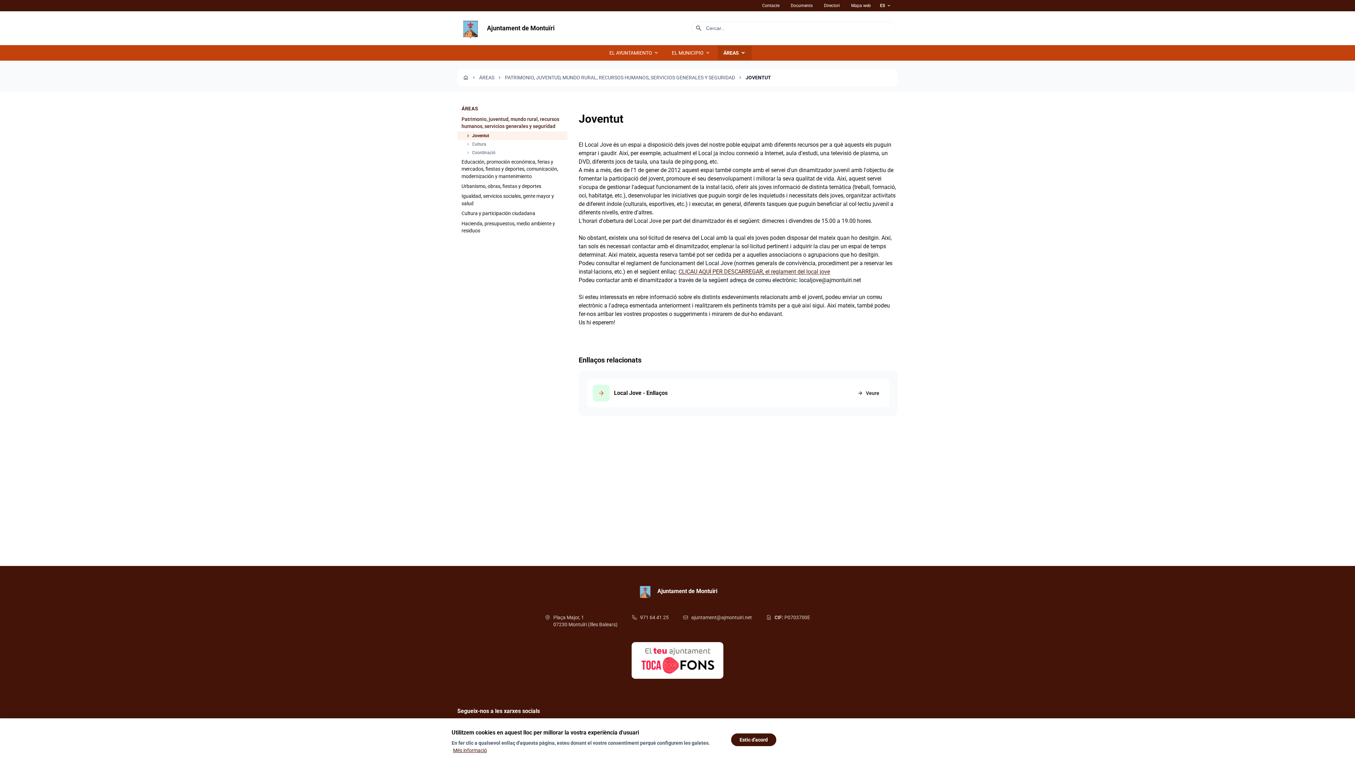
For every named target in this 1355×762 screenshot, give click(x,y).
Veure (868, 393)
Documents (802, 5)
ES (885, 5)
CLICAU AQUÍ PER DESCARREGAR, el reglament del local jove (754, 271)
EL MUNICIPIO (691, 52)
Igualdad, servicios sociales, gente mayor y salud (508, 199)
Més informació (470, 750)
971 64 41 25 (654, 617)
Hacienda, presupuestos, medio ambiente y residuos (508, 227)
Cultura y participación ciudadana (498, 213)
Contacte (770, 5)
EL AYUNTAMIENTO (634, 52)
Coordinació (480, 153)
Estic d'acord (754, 740)
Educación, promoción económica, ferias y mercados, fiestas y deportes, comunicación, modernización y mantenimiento (510, 169)
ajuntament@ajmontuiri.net (721, 617)
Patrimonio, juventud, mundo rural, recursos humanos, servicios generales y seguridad (620, 77)
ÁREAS (734, 52)
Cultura (476, 144)
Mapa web (861, 5)
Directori (832, 5)
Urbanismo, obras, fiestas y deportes (501, 186)
